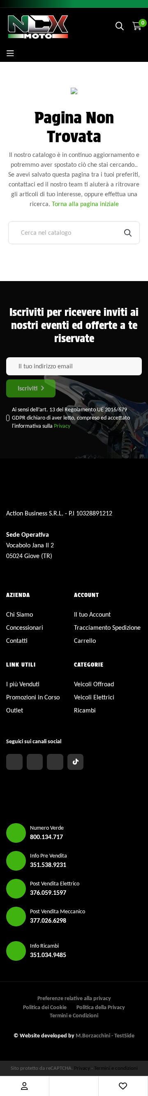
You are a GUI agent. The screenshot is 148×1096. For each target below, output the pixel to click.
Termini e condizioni (116, 1068)
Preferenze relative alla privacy (74, 998)
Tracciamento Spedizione (107, 627)
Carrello (85, 640)
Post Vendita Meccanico (57, 911)
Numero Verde (47, 827)
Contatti (17, 640)
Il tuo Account (92, 614)
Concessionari (24, 627)
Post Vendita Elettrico (54, 883)
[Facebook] (14, 762)
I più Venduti (22, 684)
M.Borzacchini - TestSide (105, 1035)
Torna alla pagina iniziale (85, 204)
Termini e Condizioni (74, 1015)
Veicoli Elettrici (94, 697)
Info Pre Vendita (48, 855)
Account (24, 1086)
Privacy (62, 425)
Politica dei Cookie (45, 1007)
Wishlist (123, 1086)
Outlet (14, 710)
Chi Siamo (19, 614)
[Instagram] (35, 762)
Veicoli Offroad (94, 684)
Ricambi (85, 710)
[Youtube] (55, 762)
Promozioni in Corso (33, 697)
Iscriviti (27, 388)
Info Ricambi (44, 945)
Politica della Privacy (100, 1007)
